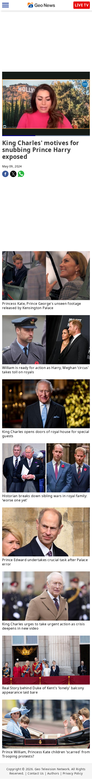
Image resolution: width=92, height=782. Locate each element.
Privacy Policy (73, 773)
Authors (53, 773)
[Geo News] (41, 5)
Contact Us (36, 773)
